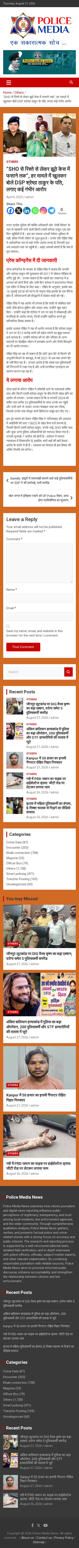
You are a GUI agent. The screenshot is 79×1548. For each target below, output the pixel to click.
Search (68, 672)
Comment (14, 539)
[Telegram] (51, 210)
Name (11, 590)
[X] (18, 210)
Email (11, 608)
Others (12, 161)
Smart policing (16, 874)
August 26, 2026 (37, 792)
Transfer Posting (17, 879)
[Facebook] (10, 210)
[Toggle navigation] (8, 82)
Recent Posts (22, 691)
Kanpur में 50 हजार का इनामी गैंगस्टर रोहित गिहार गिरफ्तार (46, 760)
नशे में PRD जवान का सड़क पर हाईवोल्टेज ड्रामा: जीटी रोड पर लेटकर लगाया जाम (46, 783)
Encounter (13, 847)
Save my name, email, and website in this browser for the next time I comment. (34, 633)
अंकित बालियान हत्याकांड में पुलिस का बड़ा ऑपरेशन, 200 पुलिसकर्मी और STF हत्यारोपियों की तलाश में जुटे (47, 735)
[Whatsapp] (35, 210)
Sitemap (38, 1542)
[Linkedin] (27, 210)
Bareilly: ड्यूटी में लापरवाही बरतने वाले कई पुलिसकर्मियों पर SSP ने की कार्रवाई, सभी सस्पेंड (41, 481)
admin (29, 197)
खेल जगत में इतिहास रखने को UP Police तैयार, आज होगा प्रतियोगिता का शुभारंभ (38, 498)
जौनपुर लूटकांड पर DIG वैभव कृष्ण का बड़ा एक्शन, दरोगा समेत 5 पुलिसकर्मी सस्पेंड (48, 708)
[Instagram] (43, 210)
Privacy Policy (63, 1538)
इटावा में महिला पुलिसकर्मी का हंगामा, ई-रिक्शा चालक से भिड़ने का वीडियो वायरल (48, 807)
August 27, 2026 (37, 717)
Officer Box (14, 863)
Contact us (44, 1538)
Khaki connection (18, 853)
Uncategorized (16, 884)
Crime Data (14, 842)
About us (27, 1538)
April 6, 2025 (14, 197)
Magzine (12, 858)
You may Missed (22, 898)
